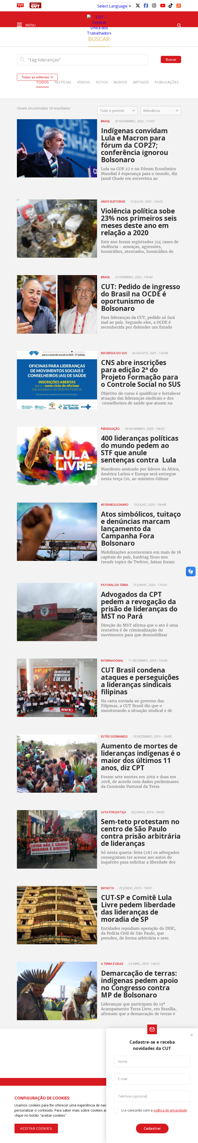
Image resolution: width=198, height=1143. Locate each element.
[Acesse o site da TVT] (20, 6)
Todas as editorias (35, 77)
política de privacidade (170, 1110)
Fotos (102, 82)
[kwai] (178, 4)
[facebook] (145, 5)
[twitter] (137, 5)
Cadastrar (152, 1128)
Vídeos (83, 82)
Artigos (141, 82)
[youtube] (162, 5)
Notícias (63, 82)
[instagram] (154, 5)
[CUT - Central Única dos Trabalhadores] (99, 25)
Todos (42, 82)
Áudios (120, 82)
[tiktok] (170, 5)
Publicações (167, 82)
